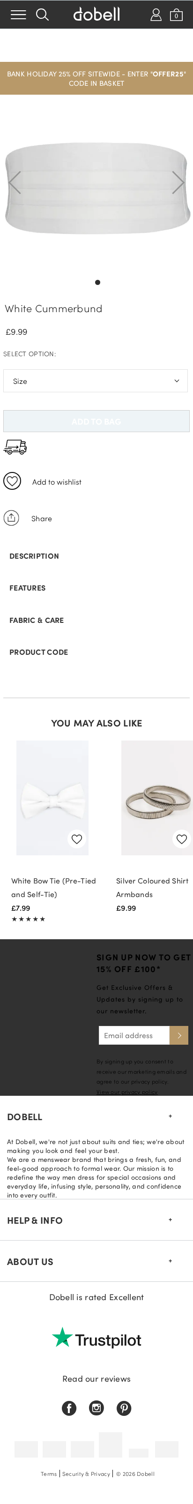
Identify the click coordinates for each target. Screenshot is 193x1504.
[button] (96, 78)
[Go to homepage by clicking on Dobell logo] (96, 14)
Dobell (25, 1116)
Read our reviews (96, 1378)
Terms (49, 1473)
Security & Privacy (86, 1473)
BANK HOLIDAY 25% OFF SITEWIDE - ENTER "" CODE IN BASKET (96, 78)
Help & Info (35, 1220)
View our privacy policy (126, 1091)
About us (30, 1261)
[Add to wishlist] (12, 481)
